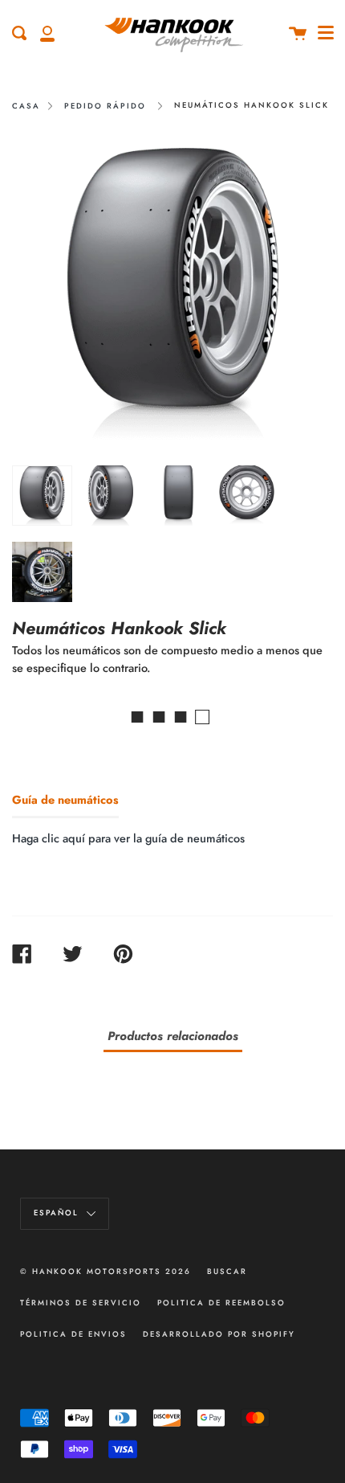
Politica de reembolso (221, 1303)
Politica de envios (73, 1334)
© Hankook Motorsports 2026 (105, 1271)
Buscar (227, 1271)
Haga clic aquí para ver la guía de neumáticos (128, 838)
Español (58, 1213)
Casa (26, 106)
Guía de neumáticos (65, 800)
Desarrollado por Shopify (219, 1334)
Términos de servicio (80, 1303)
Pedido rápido (105, 106)
